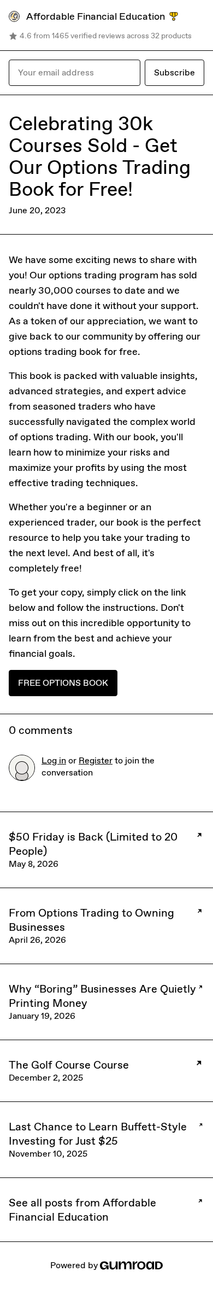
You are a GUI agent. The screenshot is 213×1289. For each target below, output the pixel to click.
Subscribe (174, 72)
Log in (54, 760)
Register (96, 760)
